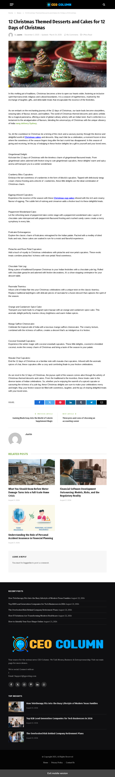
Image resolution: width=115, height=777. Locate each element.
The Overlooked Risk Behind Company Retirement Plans (33, 609)
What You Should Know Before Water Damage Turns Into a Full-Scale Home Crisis (28, 492)
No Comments (72, 35)
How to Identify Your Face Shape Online (25, 621)
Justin (19, 35)
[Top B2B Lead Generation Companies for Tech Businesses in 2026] (16, 722)
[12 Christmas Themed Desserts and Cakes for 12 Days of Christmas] (57, 64)
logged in (27, 562)
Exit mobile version (57, 773)
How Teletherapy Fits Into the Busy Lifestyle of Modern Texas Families (39, 598)
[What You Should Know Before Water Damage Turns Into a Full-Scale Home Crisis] (31, 472)
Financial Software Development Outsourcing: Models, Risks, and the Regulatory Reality (79, 492)
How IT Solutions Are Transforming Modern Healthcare (33, 615)
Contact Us (70, 762)
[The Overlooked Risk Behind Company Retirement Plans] (16, 737)
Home (45, 762)
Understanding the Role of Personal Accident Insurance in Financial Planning (30, 536)
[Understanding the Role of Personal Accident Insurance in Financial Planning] (31, 518)
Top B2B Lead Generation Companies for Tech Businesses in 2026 (36, 604)
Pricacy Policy (57, 762)
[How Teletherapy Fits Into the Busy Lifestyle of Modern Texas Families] (16, 707)
